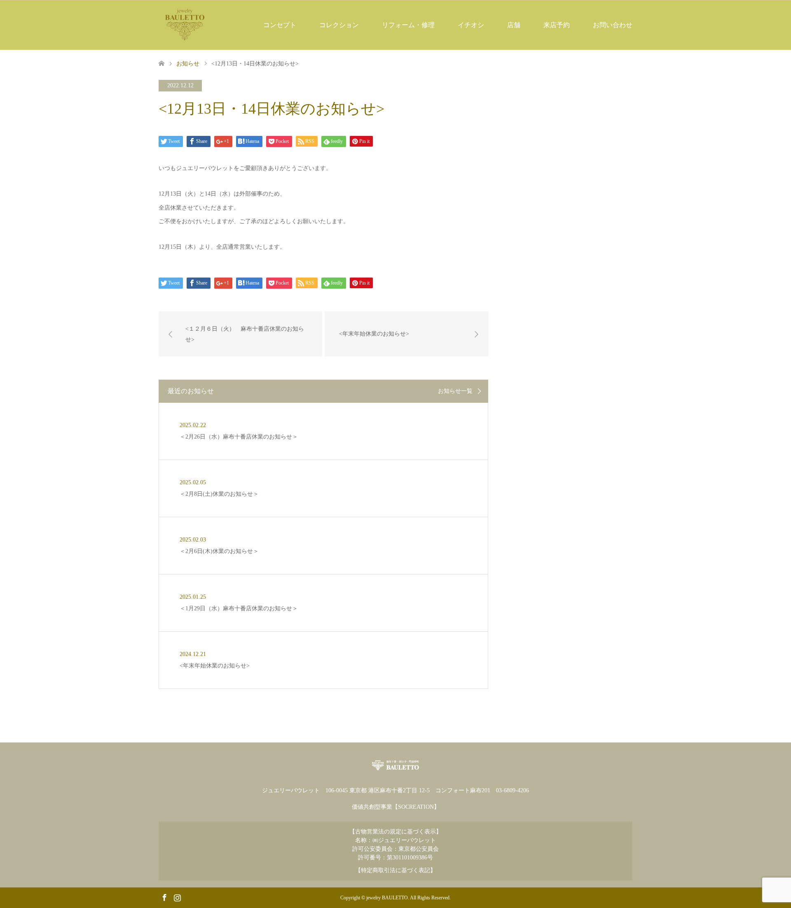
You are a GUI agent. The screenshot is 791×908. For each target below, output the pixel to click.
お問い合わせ (612, 24)
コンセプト (279, 24)
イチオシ (471, 24)
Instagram (177, 897)
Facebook (164, 897)
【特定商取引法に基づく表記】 (395, 870)
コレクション (339, 24)
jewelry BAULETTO (387, 898)
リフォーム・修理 (408, 24)
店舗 (513, 24)
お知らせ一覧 (455, 391)
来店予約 (556, 24)
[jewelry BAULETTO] (185, 24)
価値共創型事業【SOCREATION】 (396, 807)
